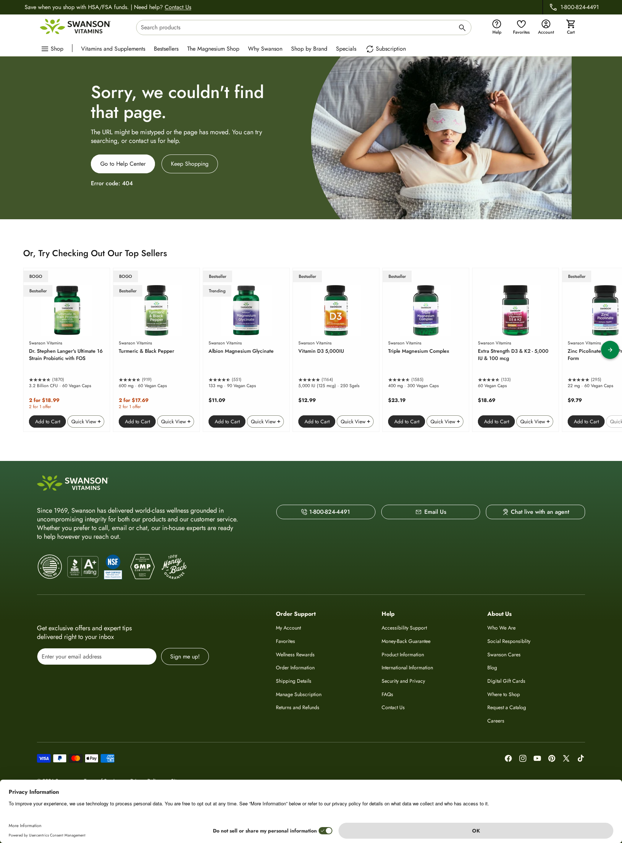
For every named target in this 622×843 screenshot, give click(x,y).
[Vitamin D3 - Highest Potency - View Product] (336, 350)
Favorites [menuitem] (285, 641)
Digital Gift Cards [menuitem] (506, 681)
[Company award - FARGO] (50, 567)
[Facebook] (508, 758)
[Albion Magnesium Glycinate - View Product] (246, 350)
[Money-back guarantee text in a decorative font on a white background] (174, 567)
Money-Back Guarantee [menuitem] (406, 641)
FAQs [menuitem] (387, 694)
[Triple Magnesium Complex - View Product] (425, 350)
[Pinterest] (551, 758)
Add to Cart (47, 421)
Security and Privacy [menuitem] (403, 681)
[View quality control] (113, 567)
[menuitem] (115, 48)
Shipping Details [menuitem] (293, 681)
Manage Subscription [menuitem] (298, 694)
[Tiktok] (580, 758)
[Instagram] (522, 758)
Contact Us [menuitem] (393, 707)
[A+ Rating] (82, 567)
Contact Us (178, 7)
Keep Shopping (190, 164)
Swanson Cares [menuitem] (504, 654)
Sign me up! (185, 656)
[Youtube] (537, 758)
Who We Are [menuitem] (501, 627)
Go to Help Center (123, 164)
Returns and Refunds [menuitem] (297, 707)
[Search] (462, 29)
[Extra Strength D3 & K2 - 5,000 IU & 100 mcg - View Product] (515, 350)
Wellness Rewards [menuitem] (295, 654)
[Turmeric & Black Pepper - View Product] (156, 350)
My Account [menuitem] (288, 627)
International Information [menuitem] (407, 667)
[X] (566, 758)
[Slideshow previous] (12, 350)
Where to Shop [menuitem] (503, 694)
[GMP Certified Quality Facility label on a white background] (141, 567)
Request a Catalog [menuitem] (506, 707)
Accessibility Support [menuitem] (404, 627)
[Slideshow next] (610, 350)
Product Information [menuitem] (403, 654)
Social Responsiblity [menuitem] (508, 641)
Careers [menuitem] (495, 720)
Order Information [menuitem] (295, 667)
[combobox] (303, 27)
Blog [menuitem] (492, 667)
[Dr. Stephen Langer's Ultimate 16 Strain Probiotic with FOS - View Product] (66, 350)
